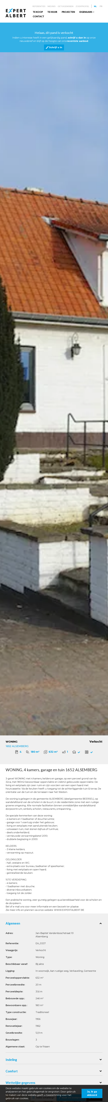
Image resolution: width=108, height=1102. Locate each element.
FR (101, 6)
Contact (38, 16)
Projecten (68, 12)
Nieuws (51, 6)
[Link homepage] (18, 12)
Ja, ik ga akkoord (92, 1093)
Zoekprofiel (82, 6)
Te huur (52, 12)
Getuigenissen (65, 6)
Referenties (38, 6)
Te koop (38, 12)
